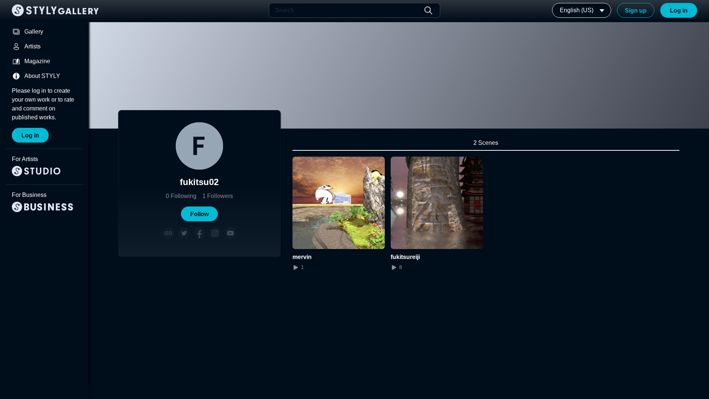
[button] (199, 214)
